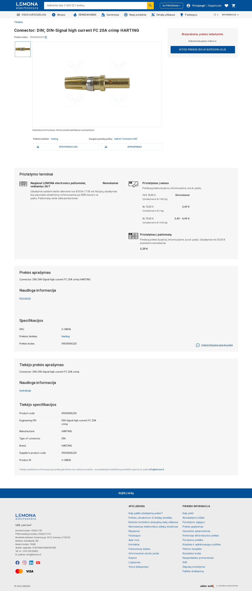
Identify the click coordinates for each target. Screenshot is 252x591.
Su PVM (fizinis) (170, 5)
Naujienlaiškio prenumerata (198, 557)
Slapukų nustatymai (194, 566)
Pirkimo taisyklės (192, 549)
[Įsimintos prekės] (226, 6)
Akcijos (61, 14)
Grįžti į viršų (126, 493)
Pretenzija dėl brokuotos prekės (201, 535)
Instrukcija (25, 298)
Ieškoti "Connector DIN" (126, 139)
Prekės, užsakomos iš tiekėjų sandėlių (150, 517)
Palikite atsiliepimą (193, 571)
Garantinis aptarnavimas (196, 531)
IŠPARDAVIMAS (88, 14)
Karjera (133, 557)
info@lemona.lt (156, 469)
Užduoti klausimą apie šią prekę (217, 345)
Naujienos (134, 531)
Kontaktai (134, 544)
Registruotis (214, 5)
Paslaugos (191, 14)
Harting (54, 139)
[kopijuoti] (45, 37)
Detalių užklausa (166, 14)
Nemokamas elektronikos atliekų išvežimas (153, 526)
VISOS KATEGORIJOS (34, 14)
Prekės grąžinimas (193, 526)
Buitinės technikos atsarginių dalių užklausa (153, 522)
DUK (185, 562)
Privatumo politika (193, 540)
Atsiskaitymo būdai (194, 517)
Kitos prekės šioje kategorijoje (202, 49)
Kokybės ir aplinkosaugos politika (202, 544)
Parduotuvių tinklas (139, 549)
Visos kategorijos (139, 566)
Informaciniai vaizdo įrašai (144, 553)
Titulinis (18, 22)
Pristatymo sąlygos (194, 522)
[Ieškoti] (150, 5)
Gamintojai (113, 14)
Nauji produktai (137, 14)
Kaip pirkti (188, 513)
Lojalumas (134, 562)
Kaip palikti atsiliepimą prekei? (146, 513)
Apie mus (134, 540)
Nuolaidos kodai (192, 553)
